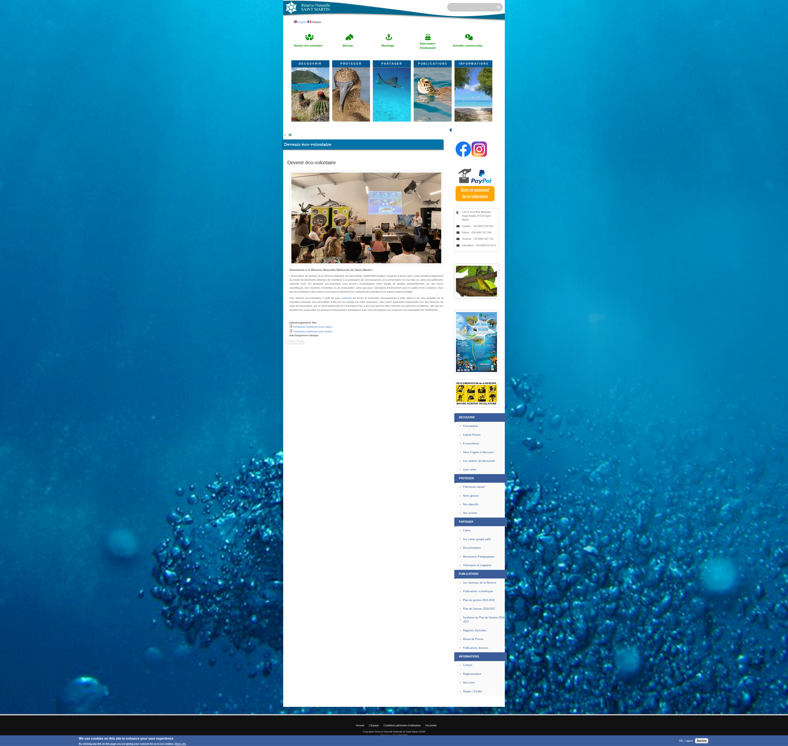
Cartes (467, 530)
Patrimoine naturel (473, 486)
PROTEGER (351, 63)
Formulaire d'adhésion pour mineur (312, 331)
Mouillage (387, 45)
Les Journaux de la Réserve (479, 582)
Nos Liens (469, 682)
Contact (467, 665)
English (301, 22)
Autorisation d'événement (428, 45)
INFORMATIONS (474, 63)
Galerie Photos (472, 434)
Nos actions (470, 512)
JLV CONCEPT (400, 735)
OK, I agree (686, 740)
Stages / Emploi (472, 691)
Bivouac (348, 45)
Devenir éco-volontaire (308, 45)
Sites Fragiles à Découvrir (478, 452)
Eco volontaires (294, 342)
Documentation (472, 547)
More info (180, 743)
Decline (701, 740)
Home (290, 135)
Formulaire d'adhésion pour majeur (312, 326)
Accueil (360, 725)
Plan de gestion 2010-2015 (479, 600)
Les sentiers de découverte (479, 460)
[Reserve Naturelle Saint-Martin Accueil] (394, 21)
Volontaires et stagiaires (477, 565)
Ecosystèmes (471, 443)
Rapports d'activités (474, 630)
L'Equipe (374, 725)
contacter (346, 298)
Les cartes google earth (477, 539)
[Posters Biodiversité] (476, 371)
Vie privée (431, 725)
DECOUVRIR (310, 63)
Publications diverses (475, 647)
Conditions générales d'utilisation (402, 725)
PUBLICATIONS (433, 63)
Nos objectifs (471, 504)
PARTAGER (391, 63)
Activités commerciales (467, 45)
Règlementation (472, 673)
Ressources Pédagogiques (479, 556)
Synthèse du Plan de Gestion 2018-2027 (484, 619)
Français (316, 22)
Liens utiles (469, 469)
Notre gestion (471, 495)
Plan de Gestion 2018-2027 (479, 608)
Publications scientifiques (478, 591)
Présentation (470, 426)
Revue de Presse (473, 639)
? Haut (514, 703)
